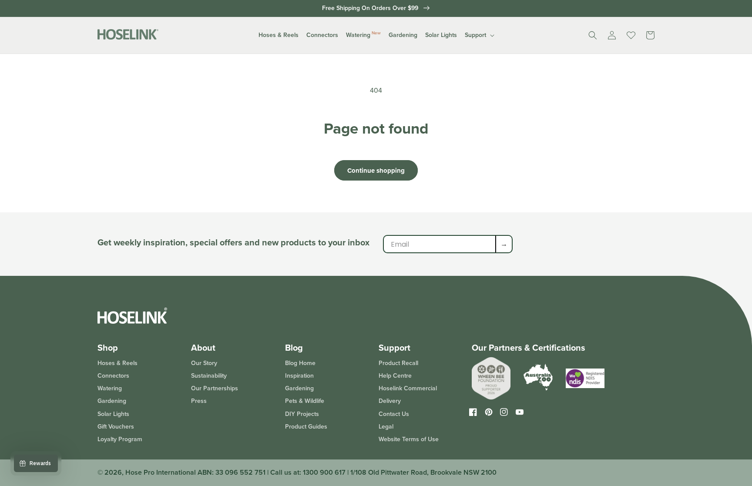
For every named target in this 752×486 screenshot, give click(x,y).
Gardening (111, 401)
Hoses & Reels (117, 363)
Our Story (204, 363)
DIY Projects (302, 414)
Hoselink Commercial (408, 388)
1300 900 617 (324, 472)
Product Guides (306, 426)
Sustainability (209, 375)
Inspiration (299, 375)
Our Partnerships (214, 388)
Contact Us (394, 414)
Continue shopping (376, 170)
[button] (278, 35)
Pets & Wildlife (304, 401)
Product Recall (398, 363)
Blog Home (300, 363)
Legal (386, 426)
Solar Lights (113, 414)
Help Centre (395, 375)
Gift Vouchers (115, 426)
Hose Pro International (160, 472)
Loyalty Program (119, 439)
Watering (109, 388)
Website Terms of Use (409, 439)
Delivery (390, 401)
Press (199, 401)
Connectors (113, 375)
